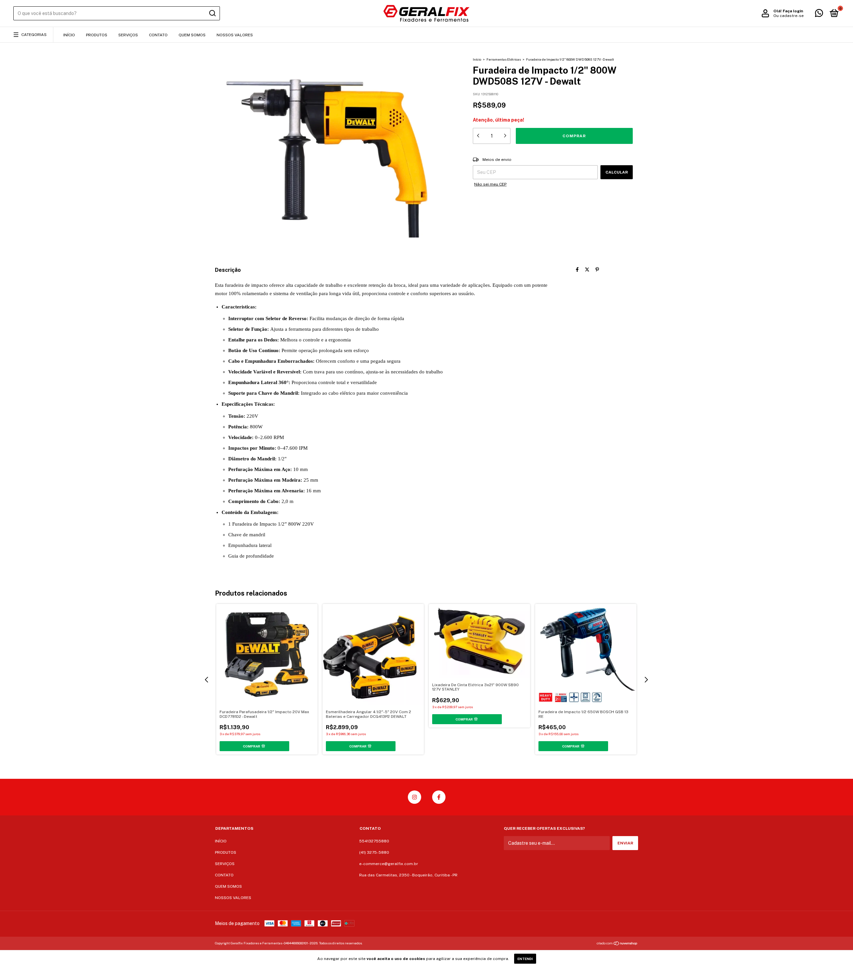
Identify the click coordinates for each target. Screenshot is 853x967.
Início (477, 59)
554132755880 (374, 841)
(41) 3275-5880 (374, 852)
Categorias (34, 34)
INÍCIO (69, 35)
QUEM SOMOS (192, 35)
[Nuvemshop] (617, 944)
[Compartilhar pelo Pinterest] (597, 269)
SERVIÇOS (128, 35)
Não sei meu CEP (490, 184)
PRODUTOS (96, 35)
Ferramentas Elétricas (503, 59)
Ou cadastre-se (788, 15)
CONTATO (158, 35)
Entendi (525, 959)
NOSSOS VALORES (235, 35)
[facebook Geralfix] (438, 797)
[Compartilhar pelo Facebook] (577, 269)
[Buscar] (212, 13)
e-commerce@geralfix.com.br (388, 863)
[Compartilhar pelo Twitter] (587, 269)
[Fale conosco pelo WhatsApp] (819, 14)
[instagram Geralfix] (414, 797)
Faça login (793, 11)
